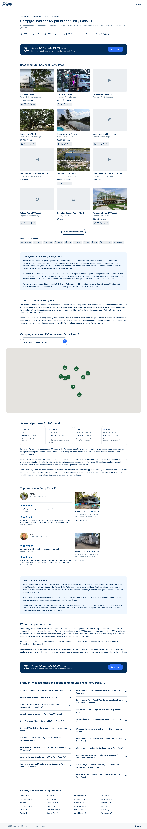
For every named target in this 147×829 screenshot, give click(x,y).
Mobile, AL (51, 796)
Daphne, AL (51, 806)
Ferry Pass (55, 16)
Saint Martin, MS (80, 813)
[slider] (26, 505)
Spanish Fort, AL (53, 813)
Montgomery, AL (80, 796)
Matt (32, 534)
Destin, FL (23, 813)
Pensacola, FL (25, 796)
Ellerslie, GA (24, 810)
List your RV (115, 49)
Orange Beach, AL (80, 799)
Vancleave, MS (106, 813)
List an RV (140, 4)
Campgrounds (24, 16)
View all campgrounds (73, 232)
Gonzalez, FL (106, 810)
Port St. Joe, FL (79, 810)
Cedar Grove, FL (80, 806)
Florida (47, 16)
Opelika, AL (105, 796)
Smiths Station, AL (26, 806)
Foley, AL (104, 806)
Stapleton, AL (106, 803)
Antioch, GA (51, 799)
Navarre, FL (24, 803)
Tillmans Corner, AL (54, 810)
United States (37, 16)
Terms (36, 826)
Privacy (43, 826)
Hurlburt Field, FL (26, 799)
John (32, 494)
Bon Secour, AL (52, 803)
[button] (40, 341)
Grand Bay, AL (79, 803)
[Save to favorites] (97, 495)
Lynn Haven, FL (106, 799)
